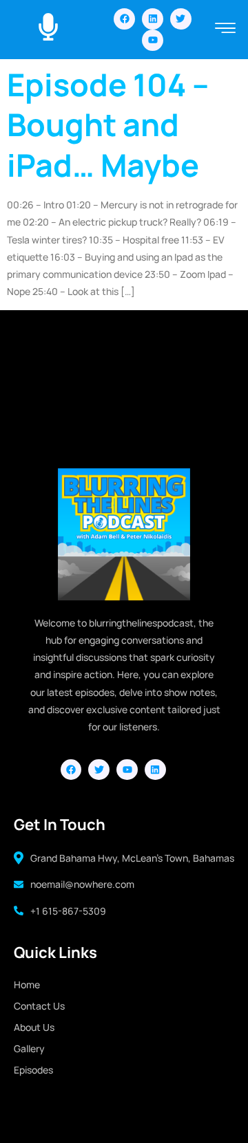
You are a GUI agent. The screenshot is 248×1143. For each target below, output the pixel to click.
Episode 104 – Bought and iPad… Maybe (108, 124)
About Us (34, 1027)
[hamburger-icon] (225, 29)
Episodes (33, 1069)
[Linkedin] (152, 19)
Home (27, 984)
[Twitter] (181, 19)
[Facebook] (124, 19)
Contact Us (39, 1005)
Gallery (29, 1048)
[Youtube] (152, 40)
